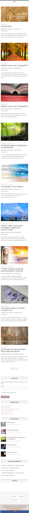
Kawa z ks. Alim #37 (9, 470)
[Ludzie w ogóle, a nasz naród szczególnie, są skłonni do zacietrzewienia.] (14, 203)
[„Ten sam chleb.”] (23, 37)
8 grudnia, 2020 (18, 273)
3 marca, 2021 (18, 189)
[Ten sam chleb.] (14, 7)
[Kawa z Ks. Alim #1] (3, 445)
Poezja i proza (4, 24)
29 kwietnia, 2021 (18, 68)
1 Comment (4, 314)
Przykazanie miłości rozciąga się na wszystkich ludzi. (14, 146)
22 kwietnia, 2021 (18, 108)
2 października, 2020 (19, 354)
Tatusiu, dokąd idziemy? (6, 406)
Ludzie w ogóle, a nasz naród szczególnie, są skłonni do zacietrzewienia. (11, 228)
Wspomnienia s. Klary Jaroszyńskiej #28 (9, 409)
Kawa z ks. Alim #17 (12, 452)
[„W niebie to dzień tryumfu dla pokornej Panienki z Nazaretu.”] (25, 280)
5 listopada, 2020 (18, 312)
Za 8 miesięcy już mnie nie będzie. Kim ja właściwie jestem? (13, 350)
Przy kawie (10, 143)
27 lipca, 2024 (17, 29)
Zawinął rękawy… (11, 422)
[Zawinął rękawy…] (3, 422)
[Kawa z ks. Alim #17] (3, 452)
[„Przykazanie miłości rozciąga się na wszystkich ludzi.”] (24, 158)
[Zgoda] (27, 508)
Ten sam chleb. (6, 26)
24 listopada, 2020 (11, 454)
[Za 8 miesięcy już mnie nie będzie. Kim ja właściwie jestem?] (14, 327)
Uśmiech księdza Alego (13, 430)
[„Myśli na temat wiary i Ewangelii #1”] (17, 117)
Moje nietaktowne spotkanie (7, 414)
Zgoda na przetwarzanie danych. (9, 392)
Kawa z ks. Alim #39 (5, 407)
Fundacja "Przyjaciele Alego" (7, 29)
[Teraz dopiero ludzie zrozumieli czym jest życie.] (14, 286)
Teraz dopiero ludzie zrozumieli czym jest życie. (12, 309)
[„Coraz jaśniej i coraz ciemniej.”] (15, 197)
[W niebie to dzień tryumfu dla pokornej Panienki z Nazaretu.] (14, 247)
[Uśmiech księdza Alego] (3, 430)
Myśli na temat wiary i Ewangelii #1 (14, 106)
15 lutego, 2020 (10, 446)
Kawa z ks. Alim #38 (5, 412)
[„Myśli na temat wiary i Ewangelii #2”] (5, 78)
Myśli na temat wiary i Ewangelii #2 (14, 65)
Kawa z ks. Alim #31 (19, 472)
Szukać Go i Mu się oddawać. (7, 410)
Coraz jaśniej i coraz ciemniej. (12, 186)
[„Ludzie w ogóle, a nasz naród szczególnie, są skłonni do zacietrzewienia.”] (26, 240)
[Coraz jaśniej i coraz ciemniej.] (14, 164)
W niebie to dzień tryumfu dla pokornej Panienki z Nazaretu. (12, 270)
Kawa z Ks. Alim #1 (12, 445)
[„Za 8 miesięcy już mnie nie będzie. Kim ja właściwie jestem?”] (15, 362)
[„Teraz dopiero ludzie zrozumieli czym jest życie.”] (27, 321)
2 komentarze (4, 152)
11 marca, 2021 (18, 150)
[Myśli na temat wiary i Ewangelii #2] (14, 43)
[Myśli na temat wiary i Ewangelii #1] (14, 84)
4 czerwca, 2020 (11, 432)
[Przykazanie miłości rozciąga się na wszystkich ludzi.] (14, 123)
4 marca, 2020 (10, 424)
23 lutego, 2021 (18, 232)
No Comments (5, 31)
